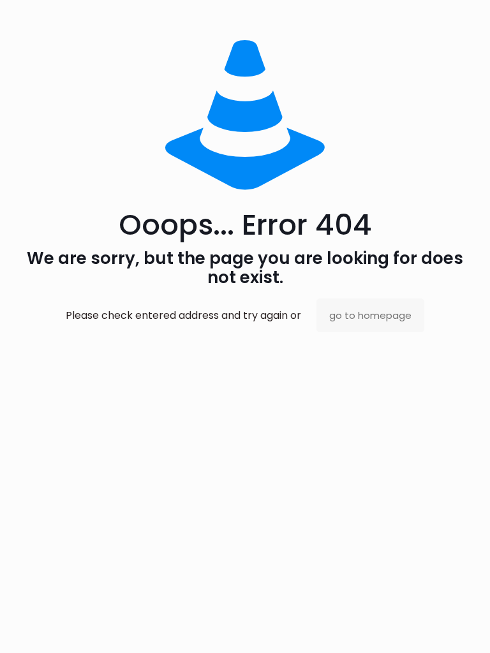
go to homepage (370, 315)
